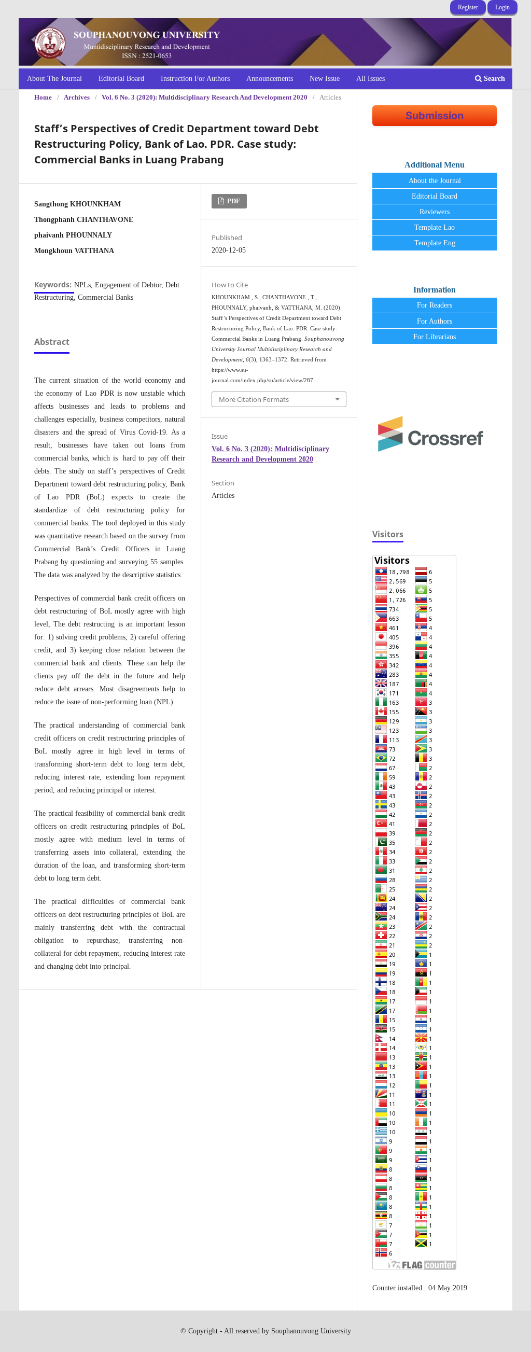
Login (502, 7)
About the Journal (54, 78)
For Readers (434, 305)
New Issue (325, 78)
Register (468, 7)
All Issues (370, 78)
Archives (77, 97)
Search (493, 78)
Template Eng (434, 243)
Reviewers (435, 212)
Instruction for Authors (195, 78)
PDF (233, 201)
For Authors (434, 321)
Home (43, 97)
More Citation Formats (254, 399)
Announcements (269, 78)
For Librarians (434, 337)
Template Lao (434, 227)
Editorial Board (121, 78)
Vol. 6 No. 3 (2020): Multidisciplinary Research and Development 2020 (205, 97)
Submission (435, 115)
